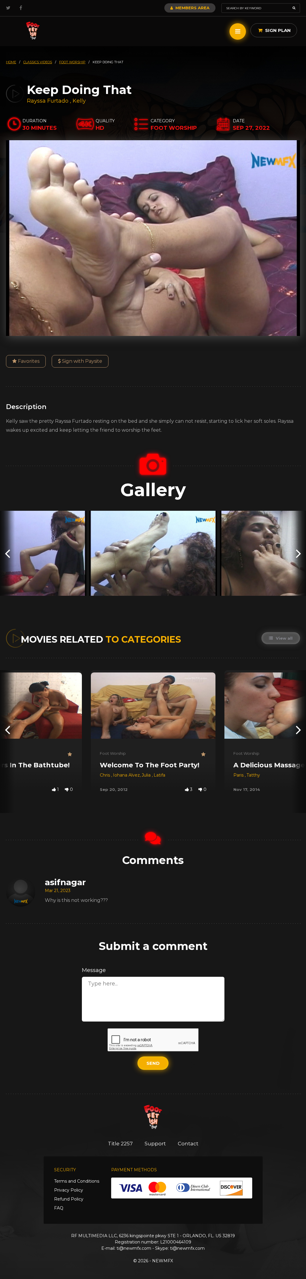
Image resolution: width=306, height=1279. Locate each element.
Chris (105, 775)
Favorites (28, 361)
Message (94, 970)
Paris (239, 775)
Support (155, 1144)
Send (153, 1063)
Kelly (79, 101)
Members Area (191, 7)
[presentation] (7, 553)
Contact (188, 1144)
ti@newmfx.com (134, 1248)
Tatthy (253, 775)
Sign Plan (277, 30)
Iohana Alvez (126, 775)
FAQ (58, 1208)
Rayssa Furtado (47, 101)
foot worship (72, 62)
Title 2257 (120, 1144)
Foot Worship (113, 753)
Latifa (159, 775)
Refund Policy (68, 1199)
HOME (11, 62)
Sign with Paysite (81, 361)
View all (284, 638)
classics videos (37, 62)
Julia (147, 775)
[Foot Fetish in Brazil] (33, 30)
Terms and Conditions (76, 1181)
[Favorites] (70, 754)
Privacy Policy (68, 1190)
